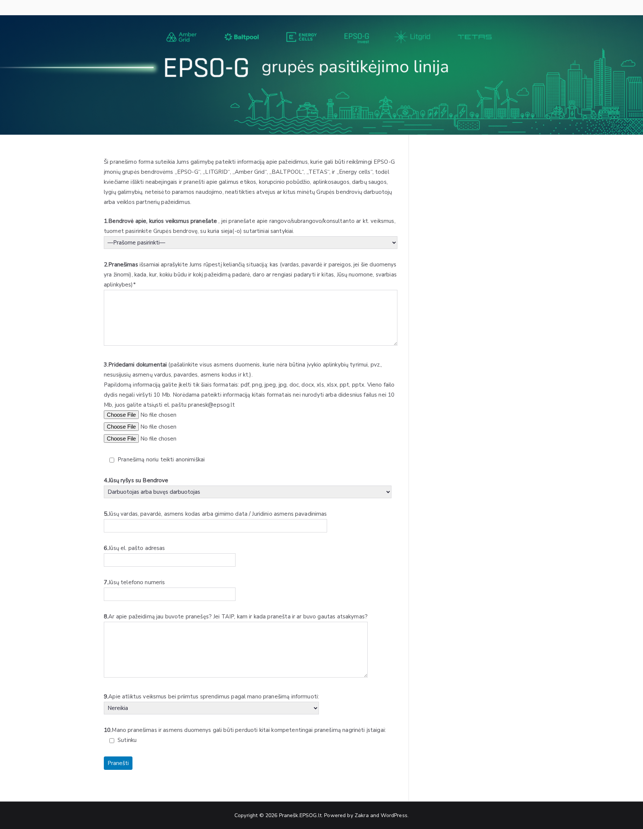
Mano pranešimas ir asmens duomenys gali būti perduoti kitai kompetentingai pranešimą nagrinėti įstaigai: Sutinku (245, 735)
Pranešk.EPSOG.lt (300, 815)
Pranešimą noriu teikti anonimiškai (160, 459)
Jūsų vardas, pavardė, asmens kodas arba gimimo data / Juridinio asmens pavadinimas (215, 514)
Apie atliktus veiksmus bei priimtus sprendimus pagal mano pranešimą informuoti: (211, 696)
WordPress (394, 815)
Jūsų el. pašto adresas (134, 548)
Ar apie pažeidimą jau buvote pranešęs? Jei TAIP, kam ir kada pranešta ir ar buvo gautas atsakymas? (236, 616)
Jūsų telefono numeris (134, 582)
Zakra (362, 815)
